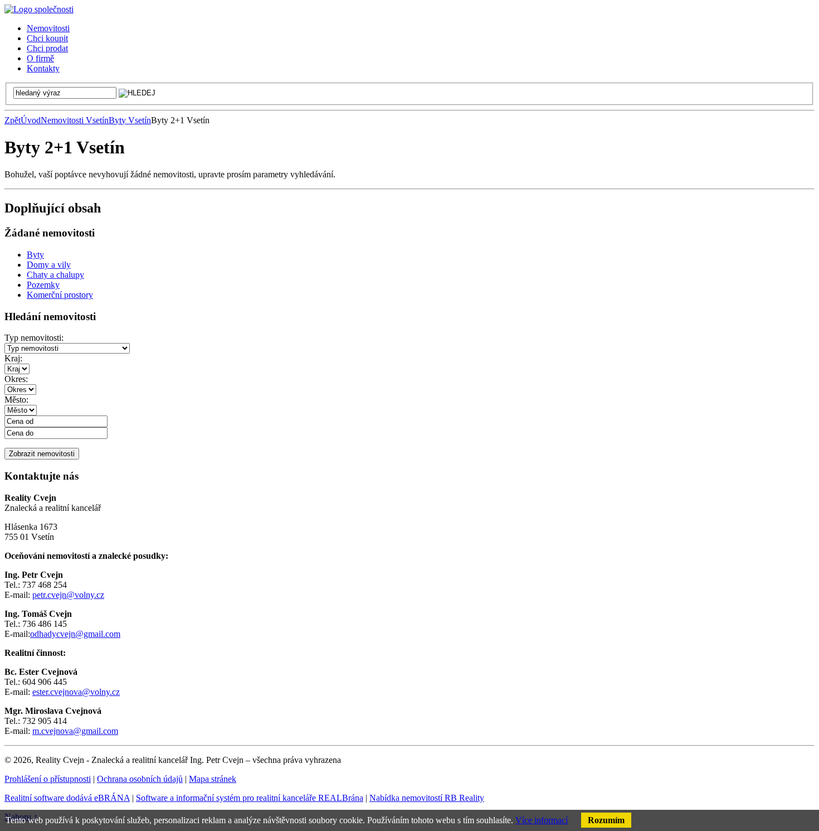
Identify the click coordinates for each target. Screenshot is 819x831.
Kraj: (13, 358)
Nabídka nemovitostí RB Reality (426, 798)
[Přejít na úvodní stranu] (39, 9)
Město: (16, 399)
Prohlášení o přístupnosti (47, 779)
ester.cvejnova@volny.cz (76, 692)
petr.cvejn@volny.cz (68, 595)
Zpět (12, 120)
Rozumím (606, 820)
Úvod (31, 120)
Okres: (16, 379)
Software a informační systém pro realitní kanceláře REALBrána (249, 798)
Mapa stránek (212, 779)
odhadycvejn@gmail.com (75, 634)
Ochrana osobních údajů (140, 779)
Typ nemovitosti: (34, 337)
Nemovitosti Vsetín (75, 120)
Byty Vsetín (130, 120)
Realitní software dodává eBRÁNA (67, 798)
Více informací (541, 820)
